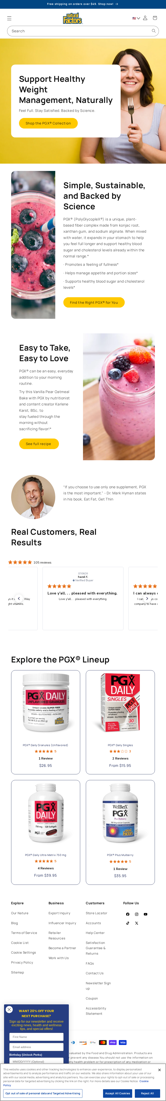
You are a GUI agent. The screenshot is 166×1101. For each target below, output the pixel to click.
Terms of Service (24, 933)
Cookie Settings (23, 952)
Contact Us (95, 973)
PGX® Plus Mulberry (120, 855)
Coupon (92, 998)
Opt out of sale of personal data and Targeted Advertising (42, 1093)
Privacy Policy (22, 962)
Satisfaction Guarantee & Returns (95, 948)
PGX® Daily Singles (120, 745)
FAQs (90, 963)
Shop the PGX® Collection (48, 123)
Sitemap (17, 972)
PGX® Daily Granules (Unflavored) (45, 745)
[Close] (159, 1069)
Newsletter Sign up (98, 986)
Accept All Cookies (117, 1093)
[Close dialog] (9, 1009)
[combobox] (83, 31)
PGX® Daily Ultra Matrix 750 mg (45, 855)
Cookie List (20, 943)
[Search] (154, 31)
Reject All (147, 1093)
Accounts (93, 923)
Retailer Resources (57, 935)
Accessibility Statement (96, 1011)
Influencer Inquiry (62, 923)
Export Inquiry (59, 913)
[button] (9, 18)
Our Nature (20, 913)
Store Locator (96, 913)
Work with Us (59, 958)
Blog (14, 923)
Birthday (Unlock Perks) (25, 1054)
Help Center (95, 933)
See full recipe (39, 443)
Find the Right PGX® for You (94, 302)
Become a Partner (63, 948)
